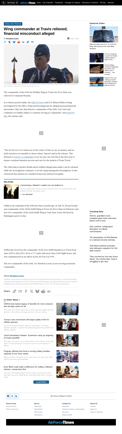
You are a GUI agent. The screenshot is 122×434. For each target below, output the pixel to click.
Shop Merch (38, 415)
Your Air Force (13, 24)
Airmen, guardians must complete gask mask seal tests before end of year (103, 218)
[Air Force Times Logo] (27, 3)
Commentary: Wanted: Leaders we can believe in (41, 185)
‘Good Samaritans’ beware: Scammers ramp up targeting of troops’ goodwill (28, 336)
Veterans (111, 2)
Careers (93, 406)
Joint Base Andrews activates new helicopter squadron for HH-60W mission (104, 248)
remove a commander (24, 157)
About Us (93, 409)
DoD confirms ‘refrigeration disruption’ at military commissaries (101, 229)
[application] (104, 34)
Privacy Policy (11, 406)
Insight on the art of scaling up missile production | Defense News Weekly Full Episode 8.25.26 (111, 81)
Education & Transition (90, 2)
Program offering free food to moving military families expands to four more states (27, 352)
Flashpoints (59, 2)
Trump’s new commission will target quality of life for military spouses (26, 321)
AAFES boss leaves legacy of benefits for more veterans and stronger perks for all (28, 305)
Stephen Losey (12, 38)
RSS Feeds (38, 412)
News (39, 2)
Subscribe (37, 406)
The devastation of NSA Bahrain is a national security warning (103, 238)
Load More (41, 382)
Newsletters (38, 409)
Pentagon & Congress (72, 2)
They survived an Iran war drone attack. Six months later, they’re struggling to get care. (104, 259)
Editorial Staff (67, 415)
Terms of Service (12, 409)
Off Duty (103, 2)
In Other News (11, 300)
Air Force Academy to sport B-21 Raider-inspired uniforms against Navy (111, 56)
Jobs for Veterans (96, 412)
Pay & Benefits (48, 2)
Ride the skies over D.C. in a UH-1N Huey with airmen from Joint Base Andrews (103, 46)
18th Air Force (37, 102)
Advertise (65, 406)
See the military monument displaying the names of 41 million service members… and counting (111, 69)
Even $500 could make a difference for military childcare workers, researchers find (28, 368)
